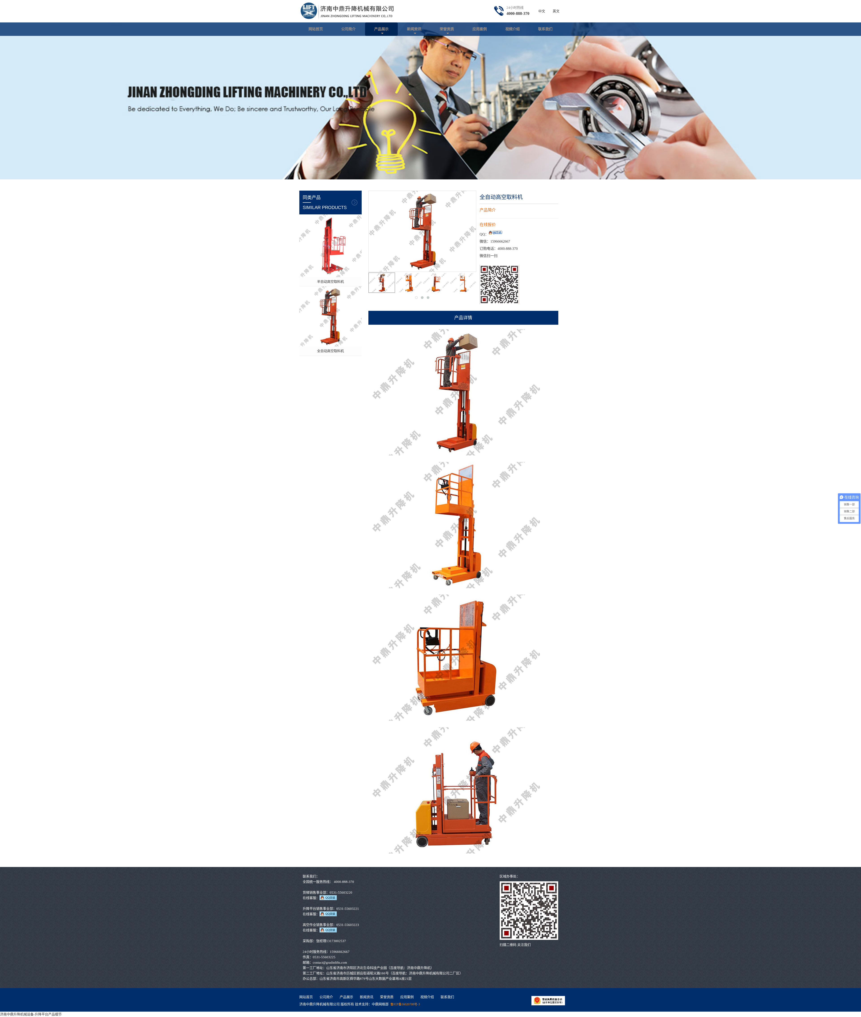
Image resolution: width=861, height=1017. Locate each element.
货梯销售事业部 (314, 892)
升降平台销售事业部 (318, 908)
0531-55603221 (347, 908)
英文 (556, 11)
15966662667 (500, 241)
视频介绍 (512, 29)
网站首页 (316, 29)
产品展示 (381, 29)
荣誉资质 (447, 29)
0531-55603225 (324, 957)
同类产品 (325, 202)
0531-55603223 (347, 925)
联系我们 (545, 29)
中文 (541, 11)
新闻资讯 (414, 29)
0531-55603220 (341, 892)
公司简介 (348, 29)
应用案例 (479, 29)
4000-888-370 (518, 13)
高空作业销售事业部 (318, 925)
